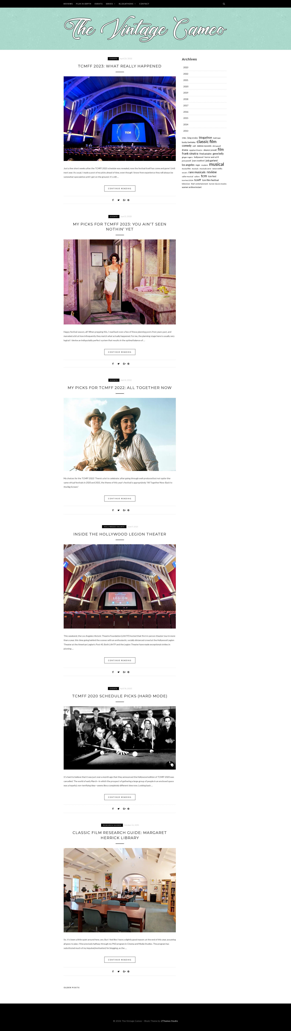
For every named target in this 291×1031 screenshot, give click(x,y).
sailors (197, 176)
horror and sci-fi (212, 157)
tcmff (197, 180)
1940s (184, 138)
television (186, 184)
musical (216, 164)
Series (109, 4)
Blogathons (126, 4)
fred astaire (205, 153)
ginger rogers (187, 157)
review (212, 172)
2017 (185, 105)
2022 (185, 73)
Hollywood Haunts (114, 527)
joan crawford (198, 160)
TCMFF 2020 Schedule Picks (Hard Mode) (119, 696)
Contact (144, 4)
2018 (185, 99)
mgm (198, 165)
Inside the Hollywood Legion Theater (119, 534)
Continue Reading (120, 188)
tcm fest (212, 176)
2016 (185, 112)
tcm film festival (210, 180)
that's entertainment (199, 184)
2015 (185, 118)
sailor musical (187, 176)
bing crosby (192, 138)
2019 (185, 92)
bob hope (217, 138)
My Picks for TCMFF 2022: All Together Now (120, 387)
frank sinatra (190, 153)
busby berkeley (189, 142)
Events (99, 4)
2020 (185, 86)
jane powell (186, 161)
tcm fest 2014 (187, 180)
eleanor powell (210, 150)
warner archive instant (191, 187)
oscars (184, 172)
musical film (186, 169)
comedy (186, 145)
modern (204, 165)
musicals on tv (205, 168)
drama (185, 150)
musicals (195, 169)
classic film (206, 141)
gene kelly (218, 153)
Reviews (68, 4)
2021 (185, 80)
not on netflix (217, 169)
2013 (185, 131)
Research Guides (112, 825)
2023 (185, 67)
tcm (204, 176)
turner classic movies (218, 184)
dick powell (217, 146)
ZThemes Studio (169, 1021)
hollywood (198, 157)
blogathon (205, 137)
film (221, 149)
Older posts (72, 987)
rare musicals (197, 172)
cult (194, 146)
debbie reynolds (204, 146)
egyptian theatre (195, 150)
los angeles (188, 164)
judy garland (211, 160)
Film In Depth (83, 4)
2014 (185, 124)
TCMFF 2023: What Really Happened (120, 66)
